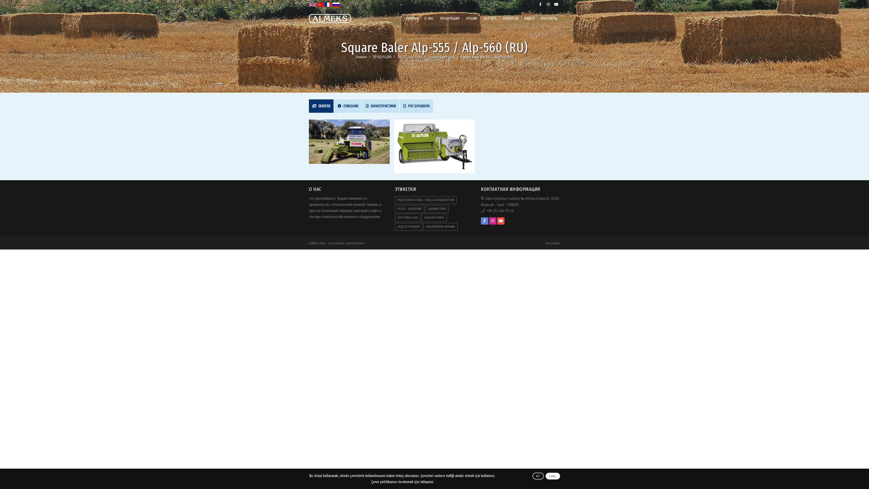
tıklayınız (427, 481)
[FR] (328, 4)
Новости (510, 18)
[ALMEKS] (330, 26)
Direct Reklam (553, 243)
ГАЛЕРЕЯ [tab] (324, 106)
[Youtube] (556, 4)
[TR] (320, 4)
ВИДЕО (529, 18)
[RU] (336, 4)
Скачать (490, 18)
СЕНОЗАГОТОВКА (434, 218)
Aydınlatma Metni (355, 243)
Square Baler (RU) (441, 57)
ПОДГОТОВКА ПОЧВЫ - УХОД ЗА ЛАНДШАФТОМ (425, 200)
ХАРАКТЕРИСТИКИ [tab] (383, 106)
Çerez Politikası (336, 243)
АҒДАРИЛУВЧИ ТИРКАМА (440, 227)
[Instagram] (548, 4)
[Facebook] (540, 4)
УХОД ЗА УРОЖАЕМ (408, 227)
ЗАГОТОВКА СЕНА (410, 57)
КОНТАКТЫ (549, 18)
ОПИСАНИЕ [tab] (350, 106)
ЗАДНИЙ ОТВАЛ (437, 209)
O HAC (429, 18)
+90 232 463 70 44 (500, 211)
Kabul (552, 476)
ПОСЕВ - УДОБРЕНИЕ (409, 209)
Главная (411, 18)
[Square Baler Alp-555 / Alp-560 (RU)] (349, 141)
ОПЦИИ (471, 18)
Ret (538, 476)
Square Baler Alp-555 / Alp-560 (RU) (487, 57)
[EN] (312, 4)
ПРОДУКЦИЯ (449, 18)
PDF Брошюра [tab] (418, 106)
